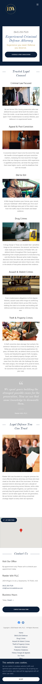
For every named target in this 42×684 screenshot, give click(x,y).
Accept (21, 679)
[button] (37, 4)
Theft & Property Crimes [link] (21, 644)
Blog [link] (21, 658)
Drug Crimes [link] (21, 638)
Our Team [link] (21, 656)
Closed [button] (9, 600)
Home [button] (21, 633)
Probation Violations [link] (21, 650)
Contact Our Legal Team (21, 609)
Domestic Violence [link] (21, 647)
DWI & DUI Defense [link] (21, 636)
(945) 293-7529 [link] (21, 32)
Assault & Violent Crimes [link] (21, 641)
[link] (10, 4)
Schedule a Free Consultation (21, 54)
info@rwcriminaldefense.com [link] (12, 588)
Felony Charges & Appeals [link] (21, 653)
